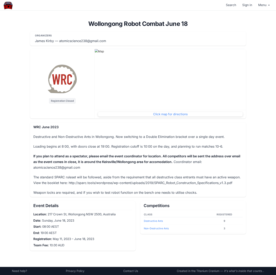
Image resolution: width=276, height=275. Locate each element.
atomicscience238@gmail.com (82, 41)
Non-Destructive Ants (156, 228)
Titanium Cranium (207, 271)
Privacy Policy (75, 271)
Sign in (247, 5)
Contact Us (130, 271)
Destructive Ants (153, 220)
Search (231, 5)
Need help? (19, 271)
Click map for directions (170, 114)
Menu (262, 5)
